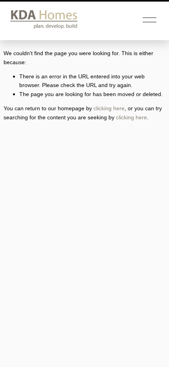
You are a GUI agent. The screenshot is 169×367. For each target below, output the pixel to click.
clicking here (109, 108)
